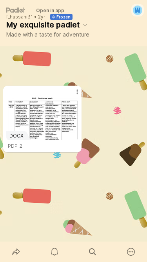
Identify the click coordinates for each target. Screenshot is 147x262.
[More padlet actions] (130, 252)
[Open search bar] (92, 251)
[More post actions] (72, 95)
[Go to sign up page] (137, 10)
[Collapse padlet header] (85, 24)
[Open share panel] (16, 252)
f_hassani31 (19, 17)
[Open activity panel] (54, 252)
